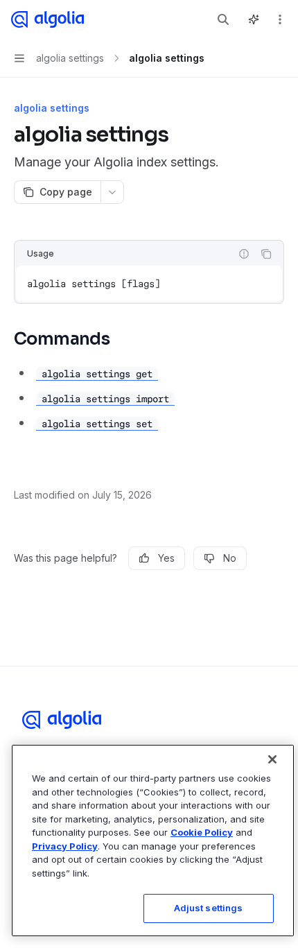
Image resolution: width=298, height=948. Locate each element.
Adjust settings (208, 907)
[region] (153, 840)
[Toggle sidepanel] (254, 19)
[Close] (272, 759)
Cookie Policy (201, 832)
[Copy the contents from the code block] (266, 254)
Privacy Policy (65, 846)
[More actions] (280, 19)
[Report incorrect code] (244, 254)
